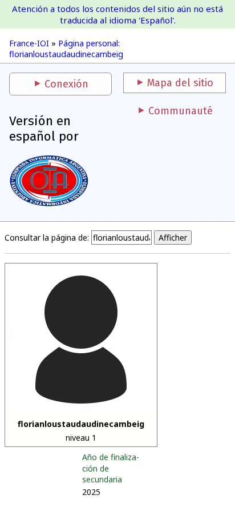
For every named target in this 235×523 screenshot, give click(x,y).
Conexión (66, 84)
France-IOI (29, 43)
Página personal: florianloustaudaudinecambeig (66, 48)
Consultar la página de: (47, 237)
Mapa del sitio (180, 83)
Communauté (180, 111)
